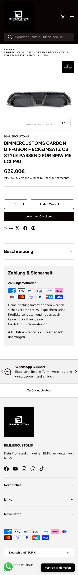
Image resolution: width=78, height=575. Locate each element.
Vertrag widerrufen (58, 567)
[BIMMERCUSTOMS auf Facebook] (6, 468)
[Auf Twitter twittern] (17, 228)
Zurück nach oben (39, 390)
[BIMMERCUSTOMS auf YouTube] (15, 468)
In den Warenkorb (52, 204)
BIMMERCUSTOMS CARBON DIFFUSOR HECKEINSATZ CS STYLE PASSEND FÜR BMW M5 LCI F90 (36, 54)
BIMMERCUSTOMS (16, 136)
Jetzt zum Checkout (39, 216)
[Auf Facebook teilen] (25, 228)
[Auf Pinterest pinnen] (33, 228)
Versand (24, 178)
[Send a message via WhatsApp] (8, 566)
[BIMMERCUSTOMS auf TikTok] (41, 468)
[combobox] (39, 37)
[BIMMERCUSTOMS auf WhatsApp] (32, 468)
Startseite (9, 49)
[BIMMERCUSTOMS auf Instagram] (24, 468)
